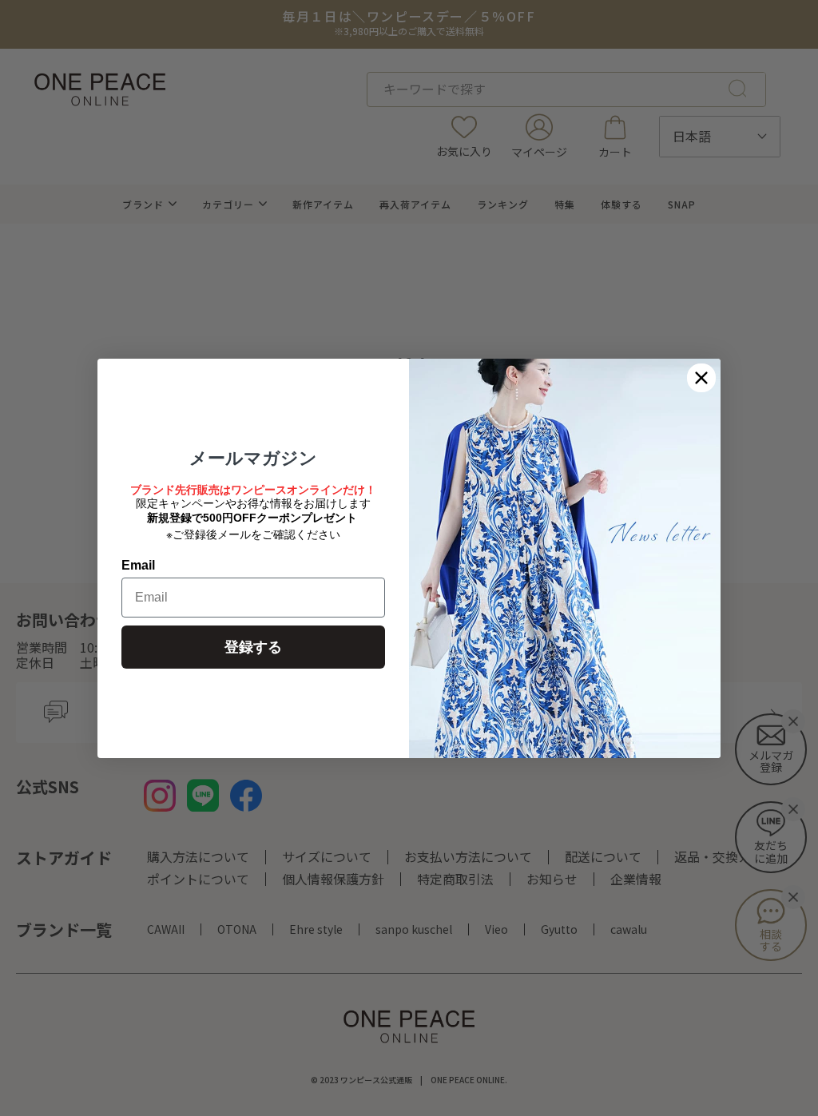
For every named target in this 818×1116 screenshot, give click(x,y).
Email (138, 565)
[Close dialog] (701, 378)
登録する (253, 647)
